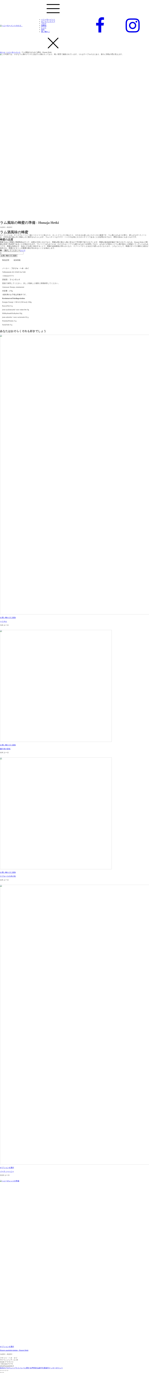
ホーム (2, 52)
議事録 (43, 26)
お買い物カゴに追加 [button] (8, 617)
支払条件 (38, 1368)
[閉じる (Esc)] (7, 1370)
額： (2, 250)
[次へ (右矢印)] (3, 1372)
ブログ (43, 23)
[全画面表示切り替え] (3, 1370)
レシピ (43, 28)
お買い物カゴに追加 (9, 256)
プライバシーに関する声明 (24, 1368)
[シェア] (5, 1370)
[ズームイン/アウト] (1, 1370)
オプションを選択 (7, 1168)
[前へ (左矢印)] (1, 1372)
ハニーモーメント (48, 19)
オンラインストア (48, 22)
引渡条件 (45, 1368)
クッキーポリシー (56, 1368)
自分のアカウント (7, 1368)
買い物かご (45, 32)
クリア (22, 250)
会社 (43, 29)
